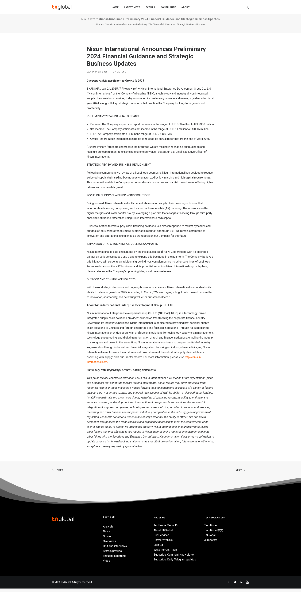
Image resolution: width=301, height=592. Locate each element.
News (106, 531)
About (185, 7)
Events (150, 7)
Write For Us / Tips (165, 549)
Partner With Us (163, 540)
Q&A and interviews (115, 546)
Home (115, 7)
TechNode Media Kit (166, 525)
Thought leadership (114, 555)
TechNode (210, 525)
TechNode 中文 (213, 530)
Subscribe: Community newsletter (174, 554)
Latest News (132, 7)
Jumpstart (210, 540)
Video (106, 560)
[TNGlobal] (61, 7)
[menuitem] (115, 7)
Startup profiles (112, 551)
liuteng (121, 72)
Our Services (161, 535)
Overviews (109, 541)
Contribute (168, 7)
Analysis (108, 526)
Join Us (158, 545)
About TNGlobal (163, 530)
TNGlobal (209, 535)
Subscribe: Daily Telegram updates (175, 559)
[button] (247, 7)
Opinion (107, 536)
